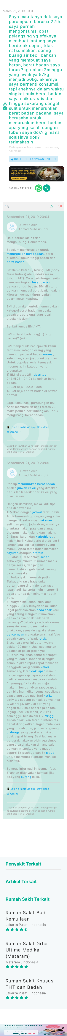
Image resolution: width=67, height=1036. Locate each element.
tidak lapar (37, 671)
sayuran (13, 553)
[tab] (33, 510)
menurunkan (16, 254)
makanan (45, 520)
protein (38, 553)
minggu (50, 716)
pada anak (44, 610)
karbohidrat (44, 536)
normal (48, 354)
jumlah (22, 488)
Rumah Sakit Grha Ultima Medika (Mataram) (27, 950)
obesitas (40, 374)
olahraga (13, 732)
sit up (50, 752)
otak (42, 638)
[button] (33, 206)
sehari (45, 557)
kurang (26, 777)
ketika (48, 695)
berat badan (35, 254)
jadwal (37, 512)
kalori (32, 488)
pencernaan (15, 634)
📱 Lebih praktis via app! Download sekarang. (28, 429)
